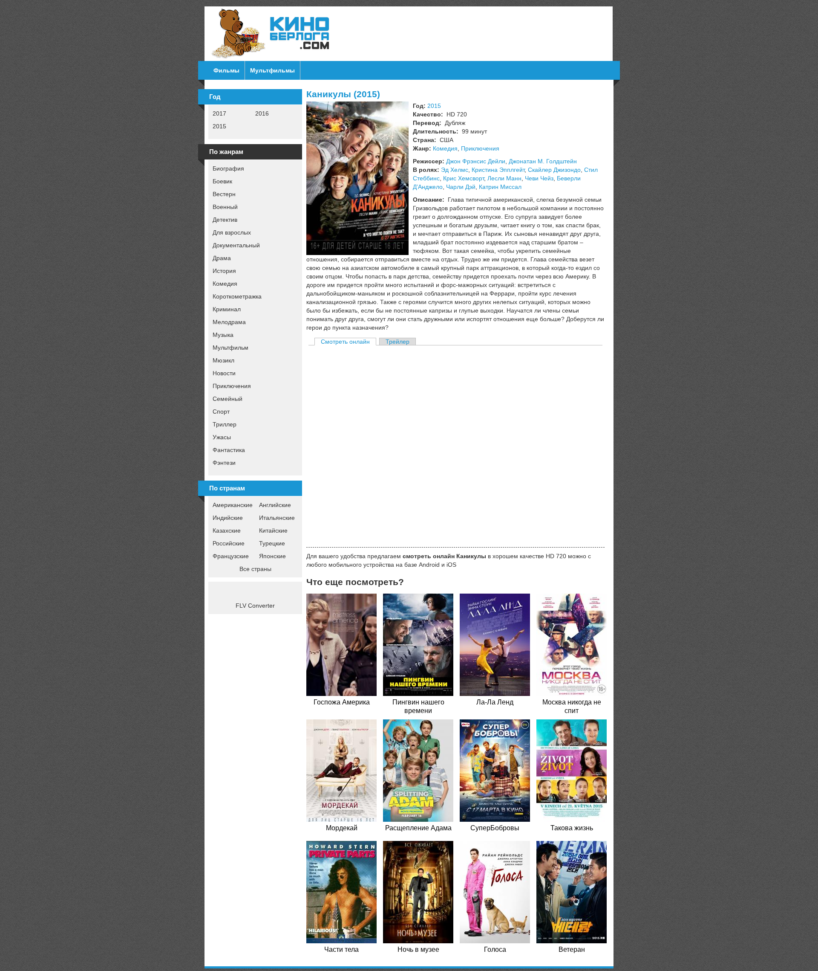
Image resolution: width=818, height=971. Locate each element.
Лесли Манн (504, 178)
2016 (262, 113)
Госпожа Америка (342, 702)
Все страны (255, 568)
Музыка (223, 334)
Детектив (225, 219)
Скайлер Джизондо (554, 169)
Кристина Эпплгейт (498, 169)
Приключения (232, 386)
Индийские (228, 517)
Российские (229, 543)
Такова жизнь (571, 828)
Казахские (227, 530)
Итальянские (277, 517)
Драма (222, 258)
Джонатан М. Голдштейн (543, 161)
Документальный (236, 245)
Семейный (227, 398)
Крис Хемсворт (463, 178)
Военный (225, 206)
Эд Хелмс (454, 169)
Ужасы (222, 437)
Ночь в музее (418, 949)
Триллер (224, 424)
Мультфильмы (272, 70)
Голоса (495, 949)
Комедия (225, 283)
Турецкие (272, 543)
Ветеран (572, 949)
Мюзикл (223, 360)
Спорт (221, 411)
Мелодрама (229, 322)
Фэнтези (224, 462)
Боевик (222, 181)
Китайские (273, 530)
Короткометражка (237, 296)
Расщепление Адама (418, 828)
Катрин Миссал (500, 186)
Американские (233, 504)
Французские (231, 556)
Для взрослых (232, 232)
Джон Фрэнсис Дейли (475, 161)
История (224, 270)
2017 (219, 113)
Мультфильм (230, 347)
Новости (224, 373)
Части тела (341, 949)
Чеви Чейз (539, 178)
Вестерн (224, 194)
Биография (228, 168)
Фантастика (229, 449)
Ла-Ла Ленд (494, 702)
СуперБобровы (494, 828)
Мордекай (341, 828)
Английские (275, 504)
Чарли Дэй (460, 186)
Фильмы (226, 70)
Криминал (227, 309)
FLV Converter (255, 605)
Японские (272, 556)
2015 (219, 126)
